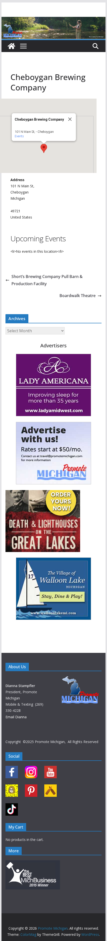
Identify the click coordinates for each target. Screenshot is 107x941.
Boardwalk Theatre (77, 295)
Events (19, 136)
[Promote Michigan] (53, 20)
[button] (44, 148)
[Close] (70, 119)
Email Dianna (16, 717)
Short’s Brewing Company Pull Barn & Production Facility (47, 280)
